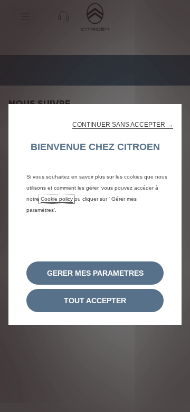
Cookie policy (57, 199)
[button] (122, 124)
